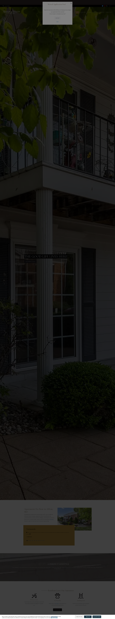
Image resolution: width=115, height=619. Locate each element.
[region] (57, 617)
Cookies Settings (79, 616)
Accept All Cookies (96, 616)
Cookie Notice (54, 617)
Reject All (88, 616)
